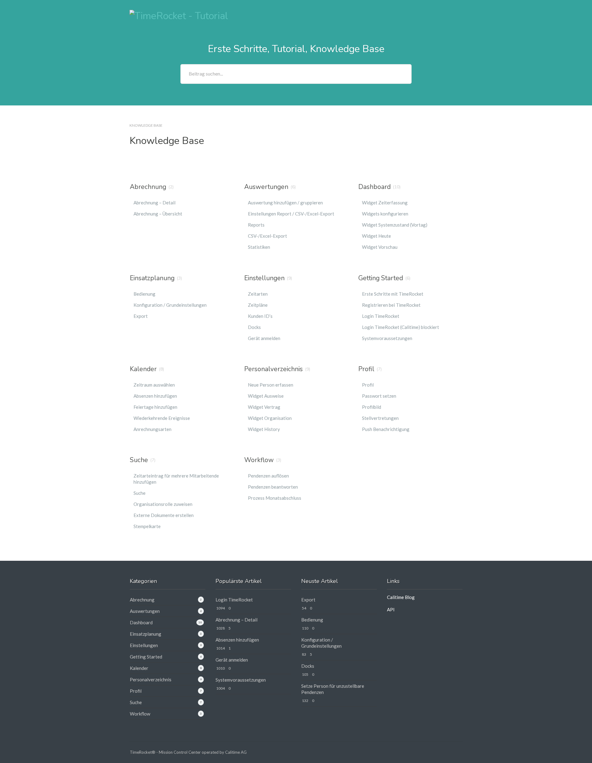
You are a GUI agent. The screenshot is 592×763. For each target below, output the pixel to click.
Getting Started (380, 278)
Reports (256, 225)
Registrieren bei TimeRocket (391, 305)
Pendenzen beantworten (273, 487)
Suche (139, 460)
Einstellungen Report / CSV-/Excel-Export (291, 213)
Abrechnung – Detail (154, 202)
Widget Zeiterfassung (385, 202)
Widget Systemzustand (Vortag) (394, 225)
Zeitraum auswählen (154, 385)
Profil (366, 369)
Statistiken (259, 247)
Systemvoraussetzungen (387, 338)
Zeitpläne (258, 305)
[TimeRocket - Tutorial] (179, 15)
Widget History (264, 429)
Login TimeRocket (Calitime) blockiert (400, 327)
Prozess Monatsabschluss (274, 498)
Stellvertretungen (380, 418)
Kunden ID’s (260, 316)
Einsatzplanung (152, 278)
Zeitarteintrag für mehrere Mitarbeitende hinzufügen (176, 479)
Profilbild (371, 407)
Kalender (143, 369)
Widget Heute (376, 236)
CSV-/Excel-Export (267, 236)
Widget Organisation (270, 418)
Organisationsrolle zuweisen (163, 504)
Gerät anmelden (264, 338)
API (391, 609)
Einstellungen (264, 278)
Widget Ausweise (266, 396)
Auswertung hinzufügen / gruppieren (285, 202)
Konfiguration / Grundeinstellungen (170, 305)
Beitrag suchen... (206, 73)
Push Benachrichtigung (385, 429)
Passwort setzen (379, 396)
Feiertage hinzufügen (155, 407)
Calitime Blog (401, 597)
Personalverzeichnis (273, 369)
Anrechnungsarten (152, 429)
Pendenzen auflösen (268, 475)
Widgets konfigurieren (385, 213)
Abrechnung (148, 187)
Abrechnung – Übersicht (158, 213)
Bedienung (144, 294)
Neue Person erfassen (270, 385)
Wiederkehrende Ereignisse (162, 418)
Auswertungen (266, 187)
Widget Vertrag (264, 407)
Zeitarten (258, 294)
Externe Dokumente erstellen (164, 515)
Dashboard (374, 187)
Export (141, 316)
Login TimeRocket (380, 316)
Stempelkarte (147, 526)
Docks (254, 327)
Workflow (259, 460)
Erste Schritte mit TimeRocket (392, 294)
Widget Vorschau (379, 247)
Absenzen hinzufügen (155, 396)
